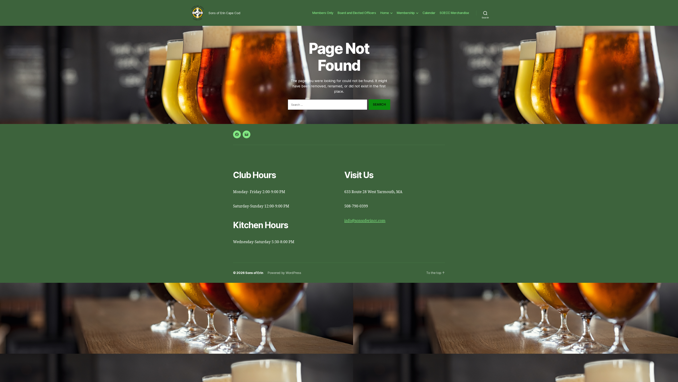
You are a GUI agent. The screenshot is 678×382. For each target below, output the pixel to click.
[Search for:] (326, 105)
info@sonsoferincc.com (364, 220)
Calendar (429, 13)
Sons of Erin (254, 273)
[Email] (246, 134)
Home (384, 13)
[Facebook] (237, 134)
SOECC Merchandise (454, 13)
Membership (406, 13)
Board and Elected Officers (357, 13)
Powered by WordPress (284, 273)
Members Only (322, 13)
